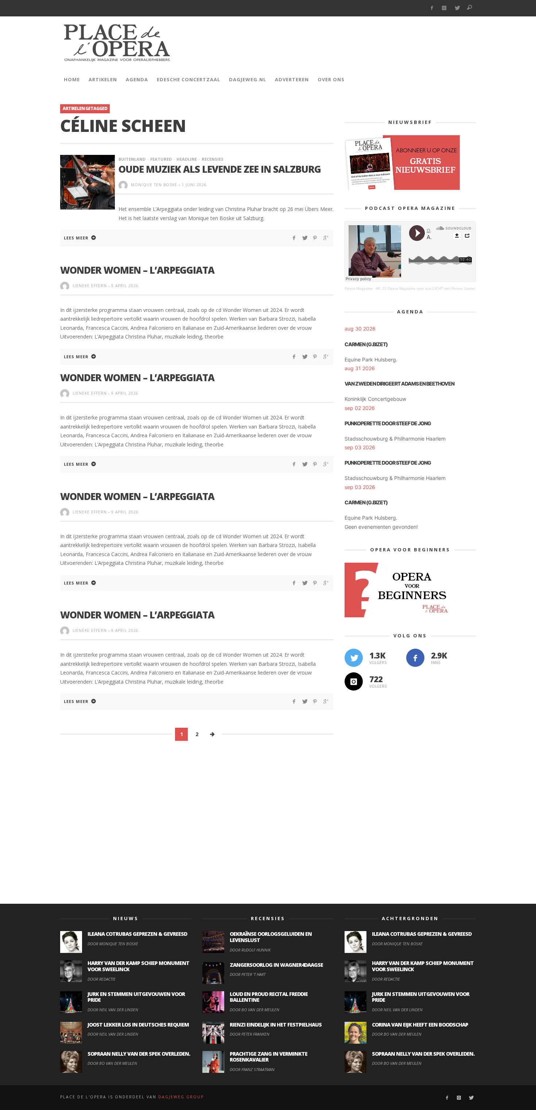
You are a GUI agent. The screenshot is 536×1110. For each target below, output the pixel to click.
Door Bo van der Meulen (112, 1063)
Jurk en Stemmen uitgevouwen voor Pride (136, 997)
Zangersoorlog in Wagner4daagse (276, 964)
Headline (186, 159)
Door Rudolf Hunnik (250, 950)
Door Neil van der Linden (113, 1009)
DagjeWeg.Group (181, 1096)
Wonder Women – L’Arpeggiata (137, 270)
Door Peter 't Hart (247, 974)
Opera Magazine (359, 288)
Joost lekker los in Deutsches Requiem (138, 1024)
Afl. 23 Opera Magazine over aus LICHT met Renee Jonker (425, 288)
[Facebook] (431, 8)
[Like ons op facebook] (415, 658)
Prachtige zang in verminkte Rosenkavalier (268, 1056)
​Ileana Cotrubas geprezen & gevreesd (137, 933)
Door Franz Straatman (252, 1069)
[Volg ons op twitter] (354, 658)
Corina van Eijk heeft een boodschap (420, 1024)
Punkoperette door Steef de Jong (388, 423)
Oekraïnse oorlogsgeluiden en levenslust (271, 936)
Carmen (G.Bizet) (366, 344)
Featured (161, 159)
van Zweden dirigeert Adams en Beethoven (399, 383)
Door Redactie (102, 979)
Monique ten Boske (154, 184)
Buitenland (132, 159)
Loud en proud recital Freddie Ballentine (269, 997)
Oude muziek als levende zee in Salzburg (220, 169)
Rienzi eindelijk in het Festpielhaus (276, 1024)
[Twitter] (457, 8)
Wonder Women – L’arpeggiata (137, 614)
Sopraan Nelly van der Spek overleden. (139, 1053)
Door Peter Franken (249, 1034)
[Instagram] (444, 8)
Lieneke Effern (90, 285)
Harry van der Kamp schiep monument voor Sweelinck (138, 966)
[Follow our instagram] (354, 681)
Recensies (213, 159)
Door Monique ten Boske (113, 943)
